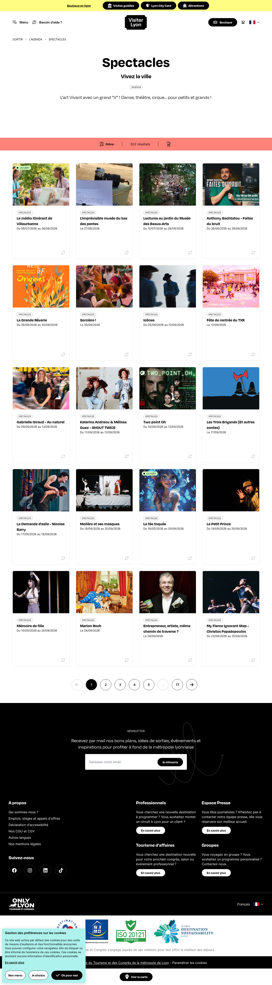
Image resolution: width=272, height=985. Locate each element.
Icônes (149, 319)
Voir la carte (139, 977)
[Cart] (243, 22)
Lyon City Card (161, 6)
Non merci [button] (15, 975)
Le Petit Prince (219, 523)
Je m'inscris (170, 762)
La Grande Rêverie (32, 319)
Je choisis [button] (38, 975)
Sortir (18, 39)
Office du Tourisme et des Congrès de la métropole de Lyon (123, 963)
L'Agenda (35, 39)
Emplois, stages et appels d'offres (34, 818)
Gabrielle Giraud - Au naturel (41, 421)
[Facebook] (14, 870)
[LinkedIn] (45, 870)
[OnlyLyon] (21, 904)
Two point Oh (154, 421)
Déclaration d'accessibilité (28, 825)
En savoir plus (150, 830)
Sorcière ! (88, 319)
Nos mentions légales (25, 844)
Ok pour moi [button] (69, 975)
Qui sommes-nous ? (23, 812)
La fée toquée (154, 523)
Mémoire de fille (30, 625)
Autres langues (20, 838)
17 (177, 685)
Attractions (196, 6)
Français (243, 904)
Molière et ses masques (99, 523)
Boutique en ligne (79, 5)
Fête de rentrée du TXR (226, 319)
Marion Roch (90, 625)
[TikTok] (61, 870)
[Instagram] (30, 870)
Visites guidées (123, 6)
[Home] (136, 22)
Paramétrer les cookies (189, 963)
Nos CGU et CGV (22, 831)
